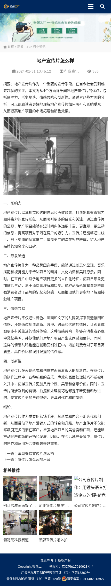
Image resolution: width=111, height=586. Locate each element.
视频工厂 (15, 6)
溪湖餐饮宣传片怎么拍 (36, 454)
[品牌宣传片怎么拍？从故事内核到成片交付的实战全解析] (55, 522)
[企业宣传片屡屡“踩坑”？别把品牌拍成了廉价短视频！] (55, 488)
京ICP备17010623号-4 (77, 566)
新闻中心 (23, 47)
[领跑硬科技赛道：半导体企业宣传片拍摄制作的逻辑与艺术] (20, 522)
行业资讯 (39, 47)
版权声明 (64, 560)
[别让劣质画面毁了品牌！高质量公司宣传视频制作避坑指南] (20, 488)
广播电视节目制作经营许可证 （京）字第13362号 (55, 573)
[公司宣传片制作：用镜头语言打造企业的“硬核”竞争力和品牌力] (90, 488)
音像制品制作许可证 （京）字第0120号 (33, 579)
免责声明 (47, 560)
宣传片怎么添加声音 (34, 459)
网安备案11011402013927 (86, 579)
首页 (10, 47)
